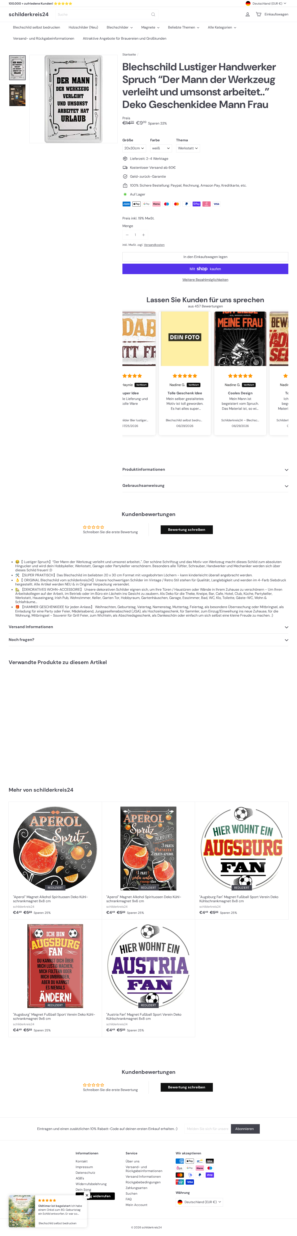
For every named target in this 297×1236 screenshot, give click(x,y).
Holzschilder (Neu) (83, 27)
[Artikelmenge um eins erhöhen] (143, 234)
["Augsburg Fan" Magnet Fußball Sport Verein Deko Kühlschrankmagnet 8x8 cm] (241, 860)
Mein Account (136, 1205)
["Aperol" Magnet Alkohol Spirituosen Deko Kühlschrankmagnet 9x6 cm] (148, 860)
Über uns (133, 1161)
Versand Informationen (143, 1176)
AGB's (80, 1178)
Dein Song (83, 1189)
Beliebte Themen (182, 27)
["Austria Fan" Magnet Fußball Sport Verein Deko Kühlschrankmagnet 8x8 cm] (148, 978)
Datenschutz (85, 1172)
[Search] (153, 14)
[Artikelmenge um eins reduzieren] (127, 234)
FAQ (129, 1199)
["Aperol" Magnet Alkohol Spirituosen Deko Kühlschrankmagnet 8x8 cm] (55, 860)
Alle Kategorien (220, 27)
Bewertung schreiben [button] (186, 529)
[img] (150, 376)
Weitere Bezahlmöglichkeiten (205, 280)
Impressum (84, 1167)
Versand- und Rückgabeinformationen (43, 38)
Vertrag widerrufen (95, 1196)
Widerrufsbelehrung (91, 1184)
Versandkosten (154, 245)
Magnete (148, 27)
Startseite (129, 54)
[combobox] (107, 14)
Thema (182, 140)
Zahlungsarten (136, 1188)
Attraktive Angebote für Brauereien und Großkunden (124, 38)
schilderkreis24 (29, 14)
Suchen (131, 1193)
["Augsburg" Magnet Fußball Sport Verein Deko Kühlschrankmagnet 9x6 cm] (55, 978)
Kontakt (82, 1161)
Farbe (155, 140)
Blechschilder (118, 27)
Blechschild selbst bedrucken (36, 27)
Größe (127, 140)
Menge (127, 226)
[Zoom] (73, 99)
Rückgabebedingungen (143, 1182)
